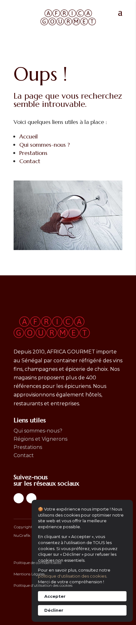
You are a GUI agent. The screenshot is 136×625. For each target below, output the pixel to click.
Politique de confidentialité (37, 562)
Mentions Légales (29, 574)
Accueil (28, 136)
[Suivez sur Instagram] (31, 498)
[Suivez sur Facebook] (19, 498)
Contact (29, 161)
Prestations (33, 152)
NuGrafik (22, 535)
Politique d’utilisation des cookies (43, 585)
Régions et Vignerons (40, 439)
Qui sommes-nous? (38, 431)
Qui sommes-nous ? (44, 144)
